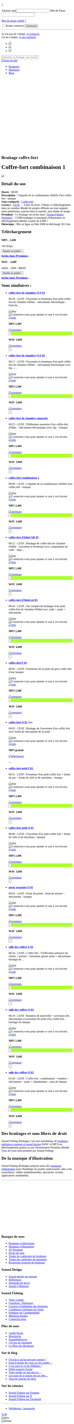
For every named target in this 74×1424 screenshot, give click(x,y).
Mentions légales (18, 1315)
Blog (11, 73)
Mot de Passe (57, 10)
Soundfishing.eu (18, 1339)
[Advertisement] (37, 114)
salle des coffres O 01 (21, 1009)
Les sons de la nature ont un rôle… (28, 1375)
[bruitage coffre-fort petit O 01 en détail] (12, 849)
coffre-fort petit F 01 (21, 768)
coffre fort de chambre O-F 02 (27, 355)
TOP (4, 1414)
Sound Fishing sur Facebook (25, 1399)
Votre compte (16, 1299)
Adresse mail (8, 10)
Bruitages (14, 66)
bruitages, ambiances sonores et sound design (35, 1143)
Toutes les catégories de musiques (28, 1259)
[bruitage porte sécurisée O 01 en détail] (12, 909)
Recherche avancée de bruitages (27, 1262)
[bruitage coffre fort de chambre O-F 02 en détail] (12, 380)
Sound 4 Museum (19, 1286)
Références (15, 1279)
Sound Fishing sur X (20, 1395)
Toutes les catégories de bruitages (27, 1256)
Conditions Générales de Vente (26, 1309)
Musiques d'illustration (21, 1246)
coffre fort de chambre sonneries (28, 418)
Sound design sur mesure (23, 1276)
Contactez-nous (17, 1319)
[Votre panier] (10, 50)
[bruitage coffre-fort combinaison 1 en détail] (12, 499)
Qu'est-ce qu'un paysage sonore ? (27, 1359)
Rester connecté (15, 25)
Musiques (14, 69)
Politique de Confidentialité (24, 1312)
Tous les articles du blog (22, 1378)
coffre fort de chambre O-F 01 (27, 292)
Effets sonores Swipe (21, 1369)
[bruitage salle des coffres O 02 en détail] (12, 1094)
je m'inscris (33, 33)
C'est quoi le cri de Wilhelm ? (25, 1365)
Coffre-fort (27, 201)
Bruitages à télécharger (21, 1243)
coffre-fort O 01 (18, 722)
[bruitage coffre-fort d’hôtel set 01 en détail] (12, 625)
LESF (16, 204)
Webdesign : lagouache (22, 1408)
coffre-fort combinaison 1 (24, 477)
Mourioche (15, 1336)
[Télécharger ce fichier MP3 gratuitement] (16, 756)
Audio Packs (16, 1333)
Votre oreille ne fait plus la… (25, 1372)
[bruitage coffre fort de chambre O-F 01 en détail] (12, 317)
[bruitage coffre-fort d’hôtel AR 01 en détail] (12, 562)
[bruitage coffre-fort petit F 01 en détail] (12, 790)
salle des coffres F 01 (21, 946)
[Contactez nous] (10, 43)
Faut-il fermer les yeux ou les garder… (30, 1362)
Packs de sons (16, 1252)
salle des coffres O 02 (21, 1072)
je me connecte (27, 37)
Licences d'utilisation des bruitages (28, 1306)
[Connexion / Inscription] (10, 47)
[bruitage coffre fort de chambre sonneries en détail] (12, 440)
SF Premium (16, 1249)
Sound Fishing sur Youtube (24, 1392)
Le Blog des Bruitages (21, 1345)
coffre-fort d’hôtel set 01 (23, 600)
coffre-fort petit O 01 (21, 827)
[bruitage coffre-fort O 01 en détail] (12, 744)
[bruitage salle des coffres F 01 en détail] (12, 971)
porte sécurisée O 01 (21, 887)
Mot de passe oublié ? (13, 20)
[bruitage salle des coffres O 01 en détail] (12, 1034)
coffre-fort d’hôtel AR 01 (24, 537)
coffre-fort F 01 (18, 662)
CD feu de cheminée (20, 1342)
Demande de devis (19, 1282)
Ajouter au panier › (12, 251)
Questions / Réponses (21, 1303)
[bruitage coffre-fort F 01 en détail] (12, 684)
